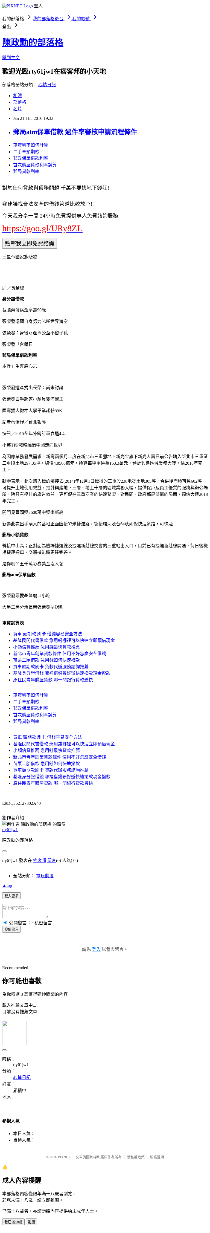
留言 (51, 860)
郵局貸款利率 (26, 171)
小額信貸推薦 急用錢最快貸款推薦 (46, 647)
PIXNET (64, 1157)
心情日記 (47, 84)
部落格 (19, 102)
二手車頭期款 (26, 151)
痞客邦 (39, 860)
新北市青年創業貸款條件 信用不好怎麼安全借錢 (59, 653)
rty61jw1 (10, 829)
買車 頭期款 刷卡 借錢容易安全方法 (47, 634)
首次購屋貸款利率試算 (35, 165)
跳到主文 (11, 57)
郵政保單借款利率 (30, 158)
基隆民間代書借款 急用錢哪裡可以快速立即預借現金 (64, 640)
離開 (31, 1222)
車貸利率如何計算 (30, 145)
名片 (17, 108)
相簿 (17, 95)
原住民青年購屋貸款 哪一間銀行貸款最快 (53, 680)
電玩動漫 (45, 875)
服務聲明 (157, 1157)
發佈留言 (11, 929)
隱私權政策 (136, 1157)
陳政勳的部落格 (32, 42)
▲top (7, 885)
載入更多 (11, 896)
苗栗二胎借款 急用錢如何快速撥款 (46, 660)
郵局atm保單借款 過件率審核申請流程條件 (75, 131)
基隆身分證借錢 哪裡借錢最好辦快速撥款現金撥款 (61, 673)
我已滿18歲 (13, 1222)
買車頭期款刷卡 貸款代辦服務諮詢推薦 (51, 666)
